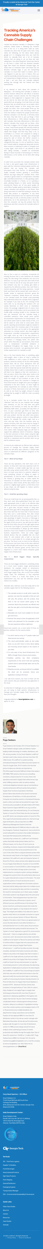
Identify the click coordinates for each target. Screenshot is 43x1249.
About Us (6, 1210)
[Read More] (22, 1046)
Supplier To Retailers (9, 1165)
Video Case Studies (9, 1206)
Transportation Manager (10, 1191)
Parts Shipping (7, 1180)
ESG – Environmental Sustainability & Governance (18, 1194)
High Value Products (9, 1176)
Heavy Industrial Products (11, 1172)
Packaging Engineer (9, 1187)
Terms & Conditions (25, 1237)
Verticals (5, 1225)
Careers (5, 1214)
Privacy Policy (12, 1237)
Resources (6, 1217)
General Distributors (9, 1183)
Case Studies (7, 1221)
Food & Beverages (8, 1169)
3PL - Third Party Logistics (11, 1161)
